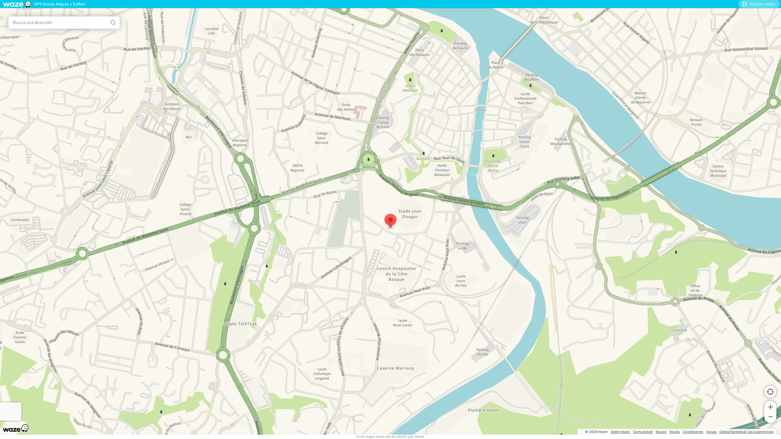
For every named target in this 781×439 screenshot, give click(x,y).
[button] (770, 406)
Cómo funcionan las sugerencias (746, 432)
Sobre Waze (620, 432)
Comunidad (643, 432)
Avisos (711, 432)
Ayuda (674, 432)
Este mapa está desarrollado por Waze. (390, 437)
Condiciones (693, 432)
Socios (661, 432)
